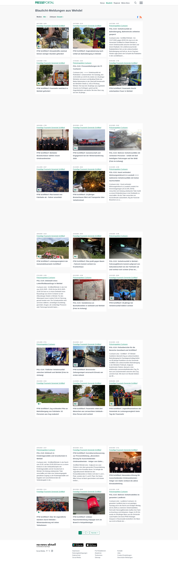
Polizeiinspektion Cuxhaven (118, 26)
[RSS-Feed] (140, 17)
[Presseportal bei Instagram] (51, 551)
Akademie (98, 553)
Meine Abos (125, 3)
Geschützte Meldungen (125, 557)
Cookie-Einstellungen (124, 555)
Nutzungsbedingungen (79, 553)
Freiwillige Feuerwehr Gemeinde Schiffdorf (51, 26)
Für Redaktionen (100, 551)
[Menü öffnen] (141, 2)
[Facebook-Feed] (137, 17)
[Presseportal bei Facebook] (46, 551)
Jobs (119, 553)
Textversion (98, 555)
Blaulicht (109, 3)
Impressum (76, 551)
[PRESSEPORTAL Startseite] (44, 2)
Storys (102, 3)
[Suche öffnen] (135, 2)
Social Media (76, 557)
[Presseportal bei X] (48, 551)
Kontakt (119, 551)
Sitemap (97, 557)
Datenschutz (76, 555)
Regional (117, 3)
